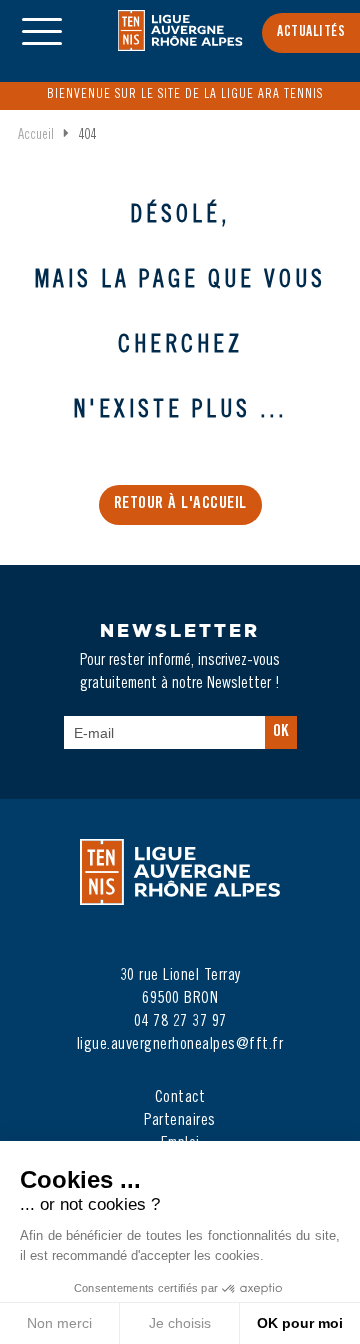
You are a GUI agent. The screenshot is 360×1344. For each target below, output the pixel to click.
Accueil (36, 136)
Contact (180, 1098)
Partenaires (180, 1121)
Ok (281, 732)
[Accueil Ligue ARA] (180, 44)
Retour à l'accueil (180, 504)
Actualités (311, 33)
